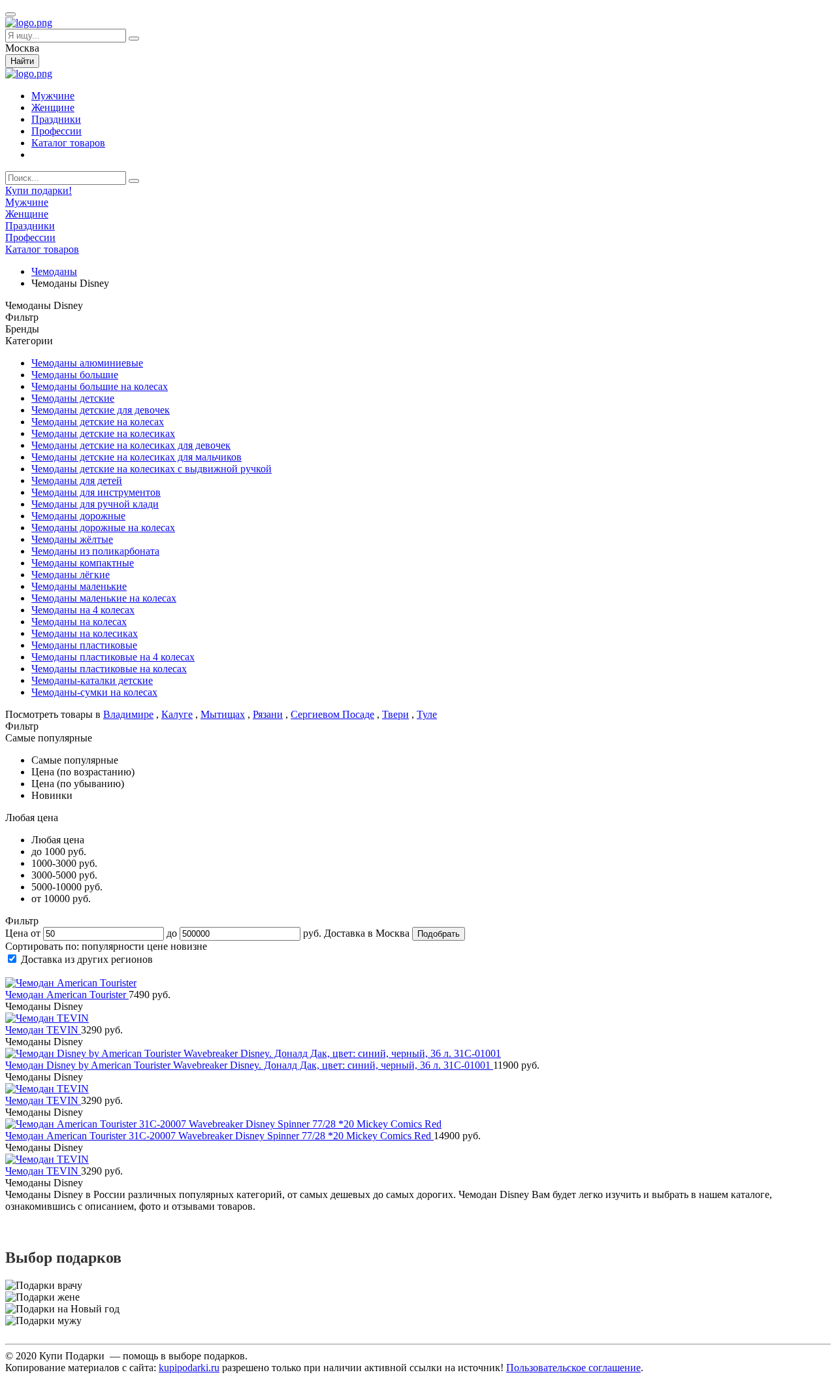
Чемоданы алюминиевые (87, 362)
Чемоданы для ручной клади (95, 504)
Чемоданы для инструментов (96, 492)
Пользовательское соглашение (573, 1367)
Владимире (128, 714)
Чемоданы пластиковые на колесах (109, 668)
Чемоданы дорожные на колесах (103, 527)
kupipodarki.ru (189, 1367)
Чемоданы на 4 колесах (83, 609)
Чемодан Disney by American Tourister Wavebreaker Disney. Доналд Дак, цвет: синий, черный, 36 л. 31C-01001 (249, 1065)
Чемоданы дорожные (78, 515)
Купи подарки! (38, 190)
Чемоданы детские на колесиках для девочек (131, 445)
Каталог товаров (68, 142)
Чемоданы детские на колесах (97, 421)
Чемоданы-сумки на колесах (94, 692)
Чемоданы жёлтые (72, 539)
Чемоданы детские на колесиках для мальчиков (136, 456)
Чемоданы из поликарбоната (95, 551)
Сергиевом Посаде (332, 714)
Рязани (268, 714)
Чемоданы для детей (76, 480)
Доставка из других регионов (87, 959)
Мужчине (52, 95)
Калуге (177, 714)
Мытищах (223, 714)
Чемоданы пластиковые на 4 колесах (113, 656)
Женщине (52, 107)
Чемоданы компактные (82, 562)
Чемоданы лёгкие (70, 574)
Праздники (56, 119)
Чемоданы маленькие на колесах (103, 598)
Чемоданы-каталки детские (92, 680)
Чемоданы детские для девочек (100, 409)
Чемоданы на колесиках (84, 633)
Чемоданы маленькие (79, 586)
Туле (427, 714)
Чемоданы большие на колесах (99, 386)
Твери (395, 714)
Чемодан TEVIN (43, 1029)
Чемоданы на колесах (79, 621)
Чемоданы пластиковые (84, 645)
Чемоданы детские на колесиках (103, 433)
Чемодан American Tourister (67, 994)
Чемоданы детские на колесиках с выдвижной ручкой (151, 468)
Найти (22, 61)
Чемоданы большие (74, 374)
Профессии (56, 131)
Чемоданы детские (72, 398)
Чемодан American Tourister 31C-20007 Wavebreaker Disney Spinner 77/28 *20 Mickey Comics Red (219, 1135)
